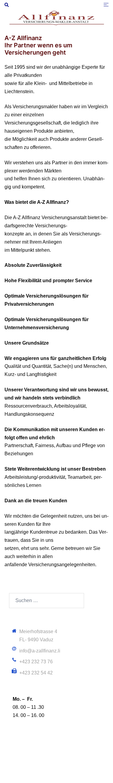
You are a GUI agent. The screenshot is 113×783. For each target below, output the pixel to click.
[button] (7, 4)
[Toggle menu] (106, 4)
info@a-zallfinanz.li (39, 650)
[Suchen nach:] (46, 600)
